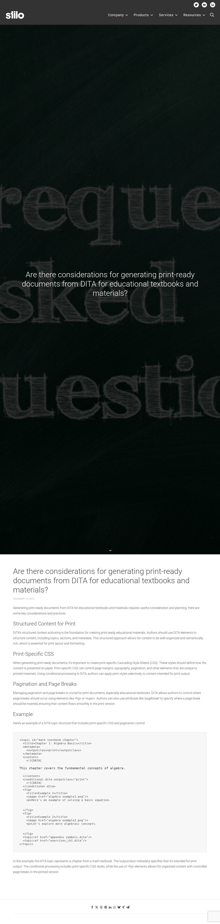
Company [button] (116, 15)
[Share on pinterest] (105, 907)
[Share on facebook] (92, 907)
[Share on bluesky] (119, 907)
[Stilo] (15, 15)
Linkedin (213, 5)
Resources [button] (192, 15)
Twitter (196, 5)
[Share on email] (128, 907)
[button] (212, 15)
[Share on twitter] (97, 907)
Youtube (204, 5)
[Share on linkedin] (110, 907)
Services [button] (166, 15)
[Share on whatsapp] (114, 907)
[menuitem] (118, 15)
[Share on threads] (101, 907)
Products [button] (141, 15)
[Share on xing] (123, 907)
